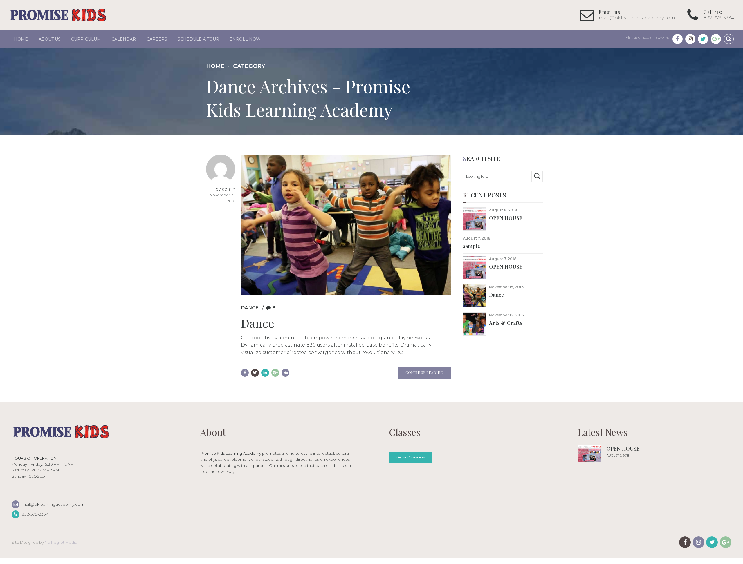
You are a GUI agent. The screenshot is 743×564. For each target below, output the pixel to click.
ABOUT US (50, 39)
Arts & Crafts (505, 322)
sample (471, 245)
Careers (157, 39)
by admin (225, 189)
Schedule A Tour (198, 39)
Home (21, 39)
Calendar (123, 39)
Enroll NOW (245, 39)
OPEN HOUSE (505, 217)
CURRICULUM (86, 39)
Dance (250, 308)
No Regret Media (61, 542)
